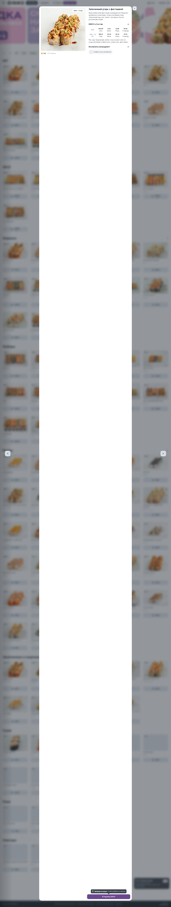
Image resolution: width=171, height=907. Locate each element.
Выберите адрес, (101, 891)
